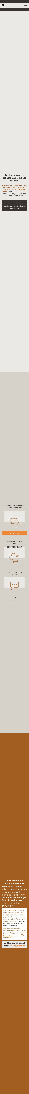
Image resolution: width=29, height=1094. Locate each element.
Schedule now (14, 533)
